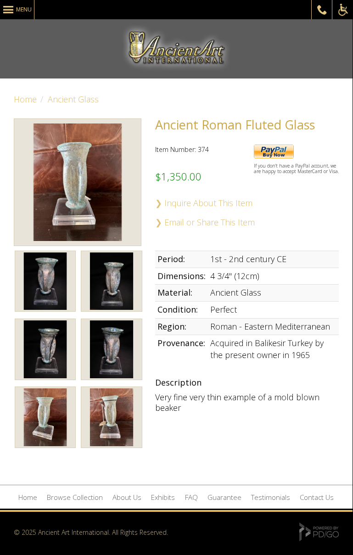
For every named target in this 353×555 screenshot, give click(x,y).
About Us (126, 497)
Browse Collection (75, 497)
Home (25, 99)
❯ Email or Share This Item (205, 222)
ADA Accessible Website (342, 9)
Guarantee (224, 497)
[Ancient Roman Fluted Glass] (45, 313)
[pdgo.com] (319, 538)
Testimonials (270, 497)
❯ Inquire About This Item (203, 202)
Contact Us (317, 497)
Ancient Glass (73, 99)
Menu (24, 9)
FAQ (191, 497)
